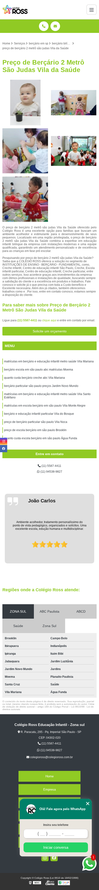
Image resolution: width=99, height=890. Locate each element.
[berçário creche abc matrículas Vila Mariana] (25, 199)
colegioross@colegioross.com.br (51, 757)
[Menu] (91, 9)
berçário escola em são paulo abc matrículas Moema (38, 369)
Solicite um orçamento (50, 331)
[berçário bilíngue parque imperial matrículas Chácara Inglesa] (74, 103)
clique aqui (49, 320)
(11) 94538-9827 (51, 471)
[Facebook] (54, 857)
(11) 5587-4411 (27, 320)
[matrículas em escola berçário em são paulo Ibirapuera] (25, 151)
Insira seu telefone (55, 825)
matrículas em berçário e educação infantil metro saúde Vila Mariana (49, 361)
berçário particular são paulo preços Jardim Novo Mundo (41, 386)
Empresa (49, 789)
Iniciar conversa (55, 847)
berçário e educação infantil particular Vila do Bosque (39, 413)
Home (49, 776)
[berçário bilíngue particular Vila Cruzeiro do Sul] (74, 151)
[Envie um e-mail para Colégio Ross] (55, 26)
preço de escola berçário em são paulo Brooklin (35, 430)
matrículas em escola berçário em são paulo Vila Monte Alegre (45, 405)
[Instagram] (45, 857)
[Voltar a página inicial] (15, 9)
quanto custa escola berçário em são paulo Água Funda (40, 438)
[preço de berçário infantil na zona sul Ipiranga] (25, 103)
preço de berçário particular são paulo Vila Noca (35, 422)
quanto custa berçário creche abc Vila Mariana (34, 377)
